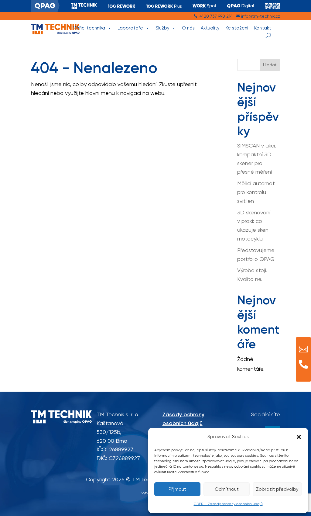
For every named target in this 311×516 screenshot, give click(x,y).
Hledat (270, 64)
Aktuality (210, 28)
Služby (162, 28)
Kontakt (262, 28)
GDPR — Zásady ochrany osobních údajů (228, 504)
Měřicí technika (89, 28)
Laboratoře (130, 28)
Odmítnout (227, 489)
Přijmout (177, 489)
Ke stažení (237, 28)
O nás (188, 28)
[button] (299, 437)
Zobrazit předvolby (277, 489)
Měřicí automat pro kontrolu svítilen (256, 192)
